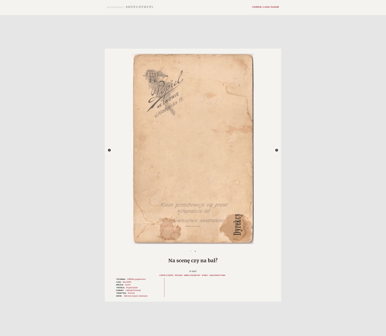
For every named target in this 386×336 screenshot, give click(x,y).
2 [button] (195, 251)
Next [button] (276, 150)
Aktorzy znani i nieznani (135, 296)
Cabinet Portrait (133, 290)
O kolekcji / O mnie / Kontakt (265, 7)
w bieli (205, 275)
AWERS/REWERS (130, 6)
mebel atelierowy (192, 275)
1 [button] (190, 251)
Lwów (128, 284)
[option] (193, 150)
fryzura (178, 275)
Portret (131, 293)
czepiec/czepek (166, 275)
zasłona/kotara (217, 275)
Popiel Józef (132, 287)
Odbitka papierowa (136, 279)
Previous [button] (109, 150)
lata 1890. (127, 282)
